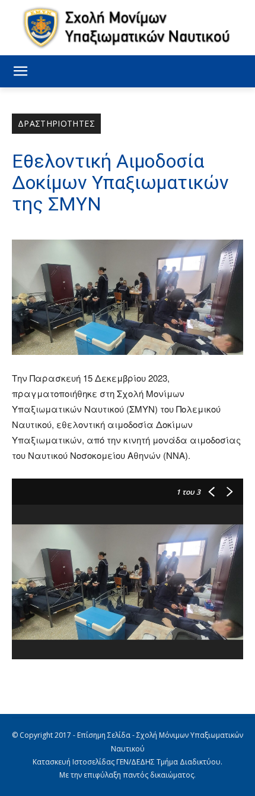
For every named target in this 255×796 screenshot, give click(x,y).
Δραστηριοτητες (56, 123)
